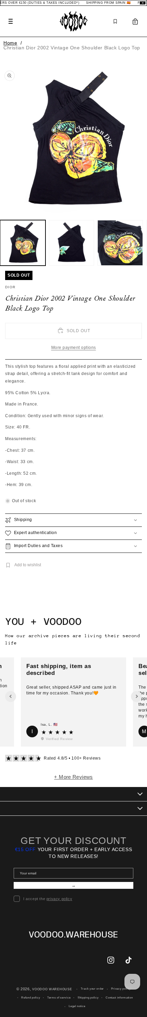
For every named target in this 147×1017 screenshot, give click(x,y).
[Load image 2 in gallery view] (71, 243)
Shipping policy (88, 997)
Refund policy (30, 997)
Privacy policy (121, 988)
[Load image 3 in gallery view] (120, 243)
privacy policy (59, 899)
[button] (73, 520)
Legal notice (77, 1006)
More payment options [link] (73, 347)
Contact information (119, 997)
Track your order (92, 988)
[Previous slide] (10, 696)
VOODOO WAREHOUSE (52, 989)
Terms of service (58, 997)
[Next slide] (136, 696)
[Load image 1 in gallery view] (22, 243)
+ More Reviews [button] (73, 777)
